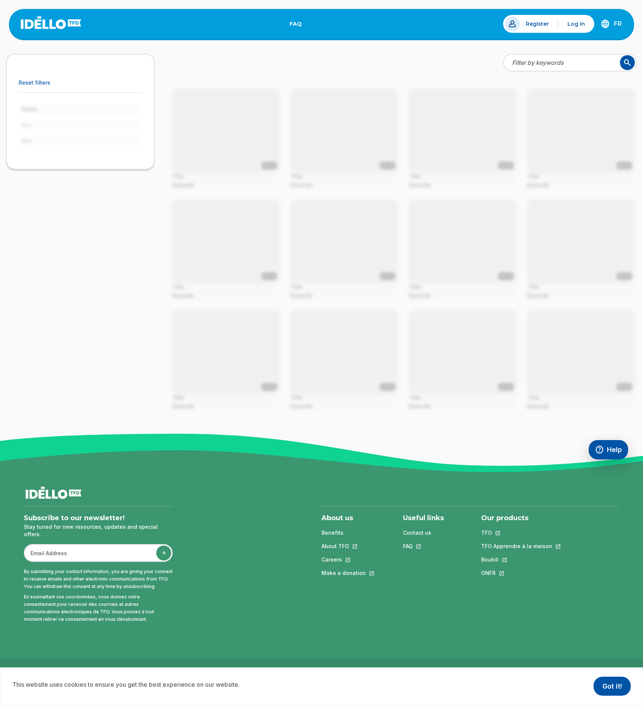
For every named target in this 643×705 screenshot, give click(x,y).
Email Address (46, 557)
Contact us (417, 532)
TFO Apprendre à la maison (516, 546)
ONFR (516, 573)
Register (537, 23)
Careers (344, 559)
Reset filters (34, 82)
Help (611, 451)
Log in (576, 23)
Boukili (516, 559)
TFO (516, 532)
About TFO (344, 546)
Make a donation (344, 573)
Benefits (332, 532)
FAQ (298, 25)
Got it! (612, 686)
